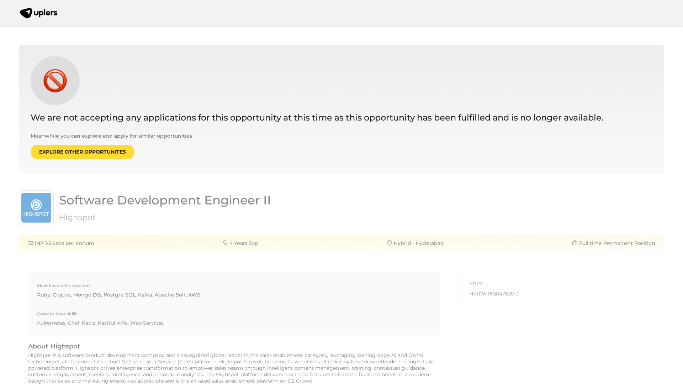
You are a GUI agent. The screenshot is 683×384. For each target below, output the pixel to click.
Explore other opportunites (82, 152)
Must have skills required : (64, 285)
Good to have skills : (58, 313)
